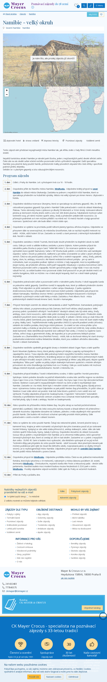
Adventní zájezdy (68, 497)
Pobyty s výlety (13, 514)
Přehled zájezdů (79, 514)
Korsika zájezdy (78, 554)
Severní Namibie (13, 28)
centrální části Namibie (90, 448)
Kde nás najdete (24, 558)
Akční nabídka (78, 517)
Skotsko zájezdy (78, 550)
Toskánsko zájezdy (46, 525)
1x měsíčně (34, 496)
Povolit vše (34, 676)
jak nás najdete (68, 578)
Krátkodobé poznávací (17, 525)
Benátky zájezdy (78, 543)
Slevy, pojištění (23, 554)
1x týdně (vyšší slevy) (16, 496)
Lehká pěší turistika (15, 528)
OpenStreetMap (8, 132)
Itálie (62, 491)
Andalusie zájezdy (46, 528)
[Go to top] (103, 616)
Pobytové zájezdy (80, 491)
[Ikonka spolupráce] (47, 645)
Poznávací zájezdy (15, 521)
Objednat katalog (92, 607)
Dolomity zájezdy (45, 517)
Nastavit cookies (53, 676)
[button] (14, 5)
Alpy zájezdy (43, 514)
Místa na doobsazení (81, 528)
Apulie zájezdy (44, 532)
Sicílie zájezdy (44, 521)
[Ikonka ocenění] (20, 645)
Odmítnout (73, 676)
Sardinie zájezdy (78, 558)
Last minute (77, 521)
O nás (19, 561)
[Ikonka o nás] (92, 645)
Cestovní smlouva (25, 547)
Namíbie (26, 28)
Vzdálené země (13, 532)
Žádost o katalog (24, 543)
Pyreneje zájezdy (78, 547)
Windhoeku (60, 189)
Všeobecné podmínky (26, 550)
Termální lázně (13, 517)
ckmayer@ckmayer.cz (16, 591)
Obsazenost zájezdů (81, 525)
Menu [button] (100, 5)
